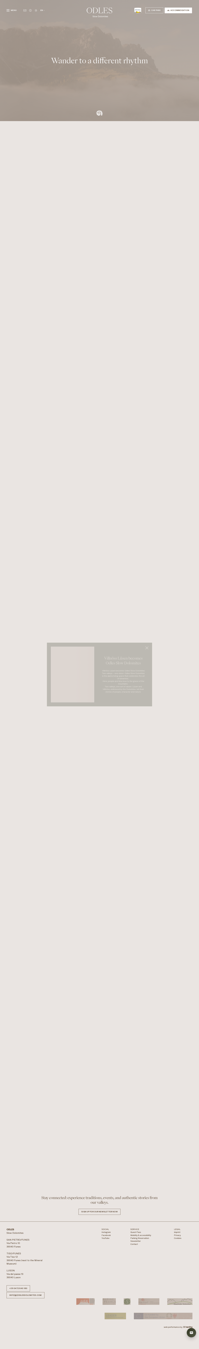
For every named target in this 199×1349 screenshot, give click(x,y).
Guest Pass (135, 1313)
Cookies (177, 1319)
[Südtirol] (137, 10)
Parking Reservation (139, 1319)
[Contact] (25, 10)
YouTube (105, 1319)
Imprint (177, 1313)
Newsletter (135, 1322)
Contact (134, 1324)
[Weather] (36, 10)
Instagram (106, 1313)
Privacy (177, 1316)
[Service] (30, 10)
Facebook (106, 1316)
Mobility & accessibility (140, 1316)
